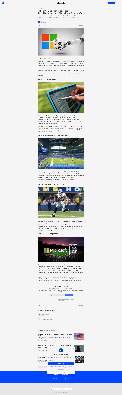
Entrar (118, 2)
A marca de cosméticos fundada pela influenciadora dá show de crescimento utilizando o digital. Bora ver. (54, 338)
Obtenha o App (67, 389)
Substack (55, 392)
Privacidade (59, 386)
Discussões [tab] (53, 330)
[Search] (103, 3)
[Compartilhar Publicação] (106, 3)
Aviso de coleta (69, 386)
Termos (63, 386)
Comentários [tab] (41, 314)
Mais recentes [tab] (47, 330)
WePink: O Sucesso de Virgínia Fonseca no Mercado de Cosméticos (55, 335)
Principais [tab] (41, 330)
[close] (73, 349)
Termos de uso (68, 366)
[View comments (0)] (42, 25)
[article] (61, 338)
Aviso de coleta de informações (63, 367)
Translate (40, 8)
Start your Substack (57, 389)
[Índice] (1, 197)
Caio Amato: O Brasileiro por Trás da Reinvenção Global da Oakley (55, 346)
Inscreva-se (111, 2)
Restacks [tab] (47, 314)
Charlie (42, 21)
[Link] (36, 79)
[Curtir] (39, 25)
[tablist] (44, 314)
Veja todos (41, 367)
